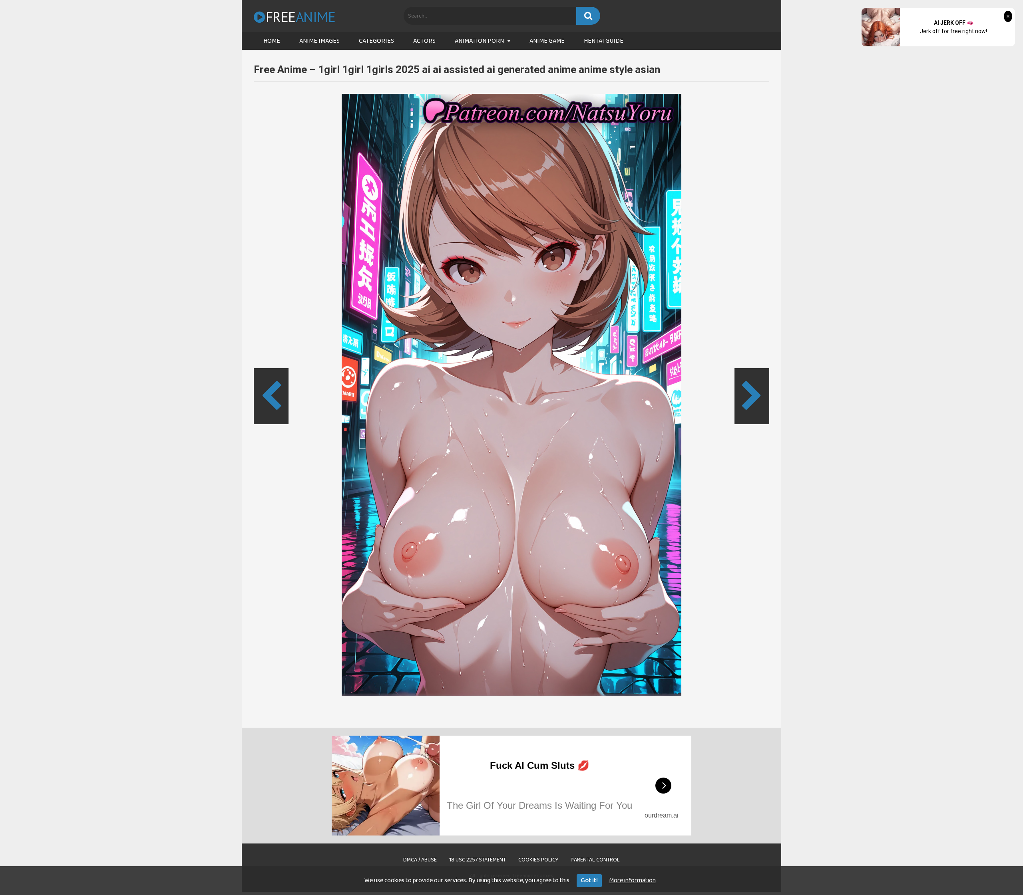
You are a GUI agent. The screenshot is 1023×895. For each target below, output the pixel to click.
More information (632, 880)
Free (300, 17)
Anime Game (547, 41)
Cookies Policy (538, 859)
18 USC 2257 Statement (477, 859)
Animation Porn (479, 41)
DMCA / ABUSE (420, 859)
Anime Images (319, 41)
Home (271, 41)
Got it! (589, 880)
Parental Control (595, 859)
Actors (424, 41)
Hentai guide (603, 41)
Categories (376, 41)
